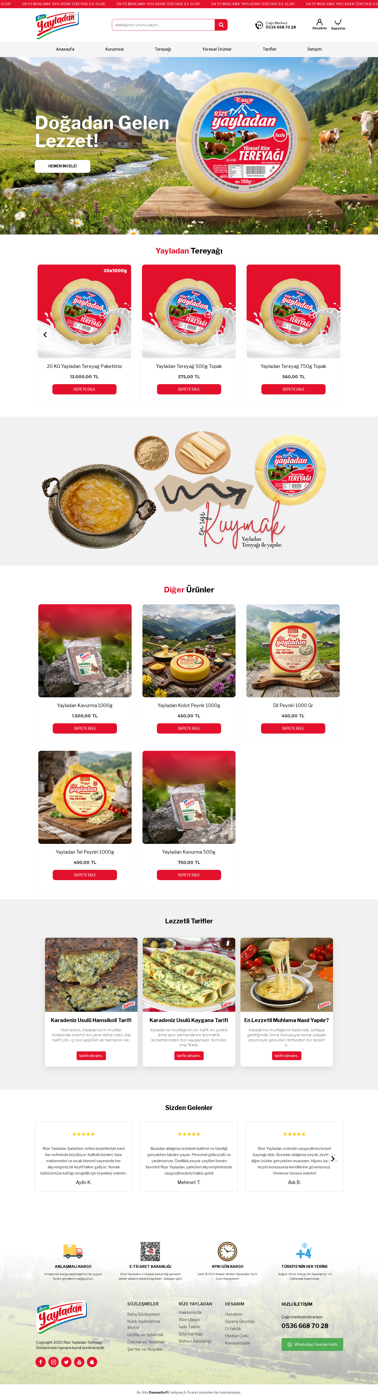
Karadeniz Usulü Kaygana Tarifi (189, 1020)
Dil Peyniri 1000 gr (293, 705)
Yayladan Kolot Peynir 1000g (189, 705)
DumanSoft (159, 1392)
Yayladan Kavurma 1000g (85, 705)
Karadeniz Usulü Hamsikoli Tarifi (91, 1020)
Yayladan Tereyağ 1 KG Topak (84, 366)
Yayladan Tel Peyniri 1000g (85, 852)
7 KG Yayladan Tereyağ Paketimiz (293, 366)
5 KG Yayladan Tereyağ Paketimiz (189, 366)
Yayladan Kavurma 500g (188, 852)
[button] (45, 334)
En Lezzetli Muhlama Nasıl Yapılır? (286, 1020)
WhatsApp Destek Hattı (315, 1344)
